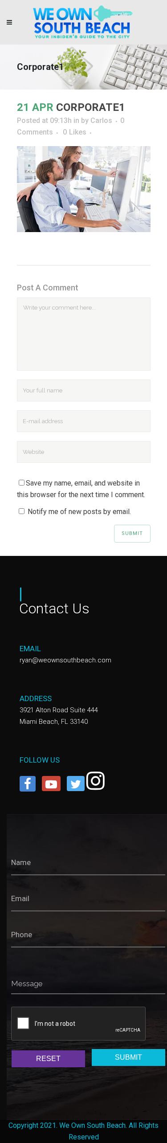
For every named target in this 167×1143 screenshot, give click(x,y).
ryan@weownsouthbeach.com (65, 660)
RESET (48, 1058)
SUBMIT (128, 1057)
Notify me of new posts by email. (79, 511)
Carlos (101, 120)
